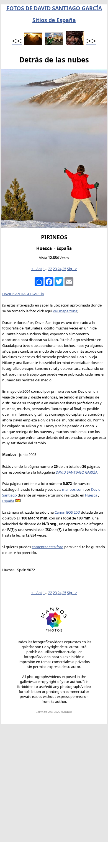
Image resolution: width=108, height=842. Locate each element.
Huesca (91, 495)
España (8, 500)
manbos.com (73, 489)
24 (59, 268)
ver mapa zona (65, 310)
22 (50, 268)
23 (55, 268)
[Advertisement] (54, 785)
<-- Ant (36, 268)
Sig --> (72, 268)
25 (64, 268)
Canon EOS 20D (67, 512)
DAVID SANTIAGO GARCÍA (23, 293)
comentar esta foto (47, 546)
